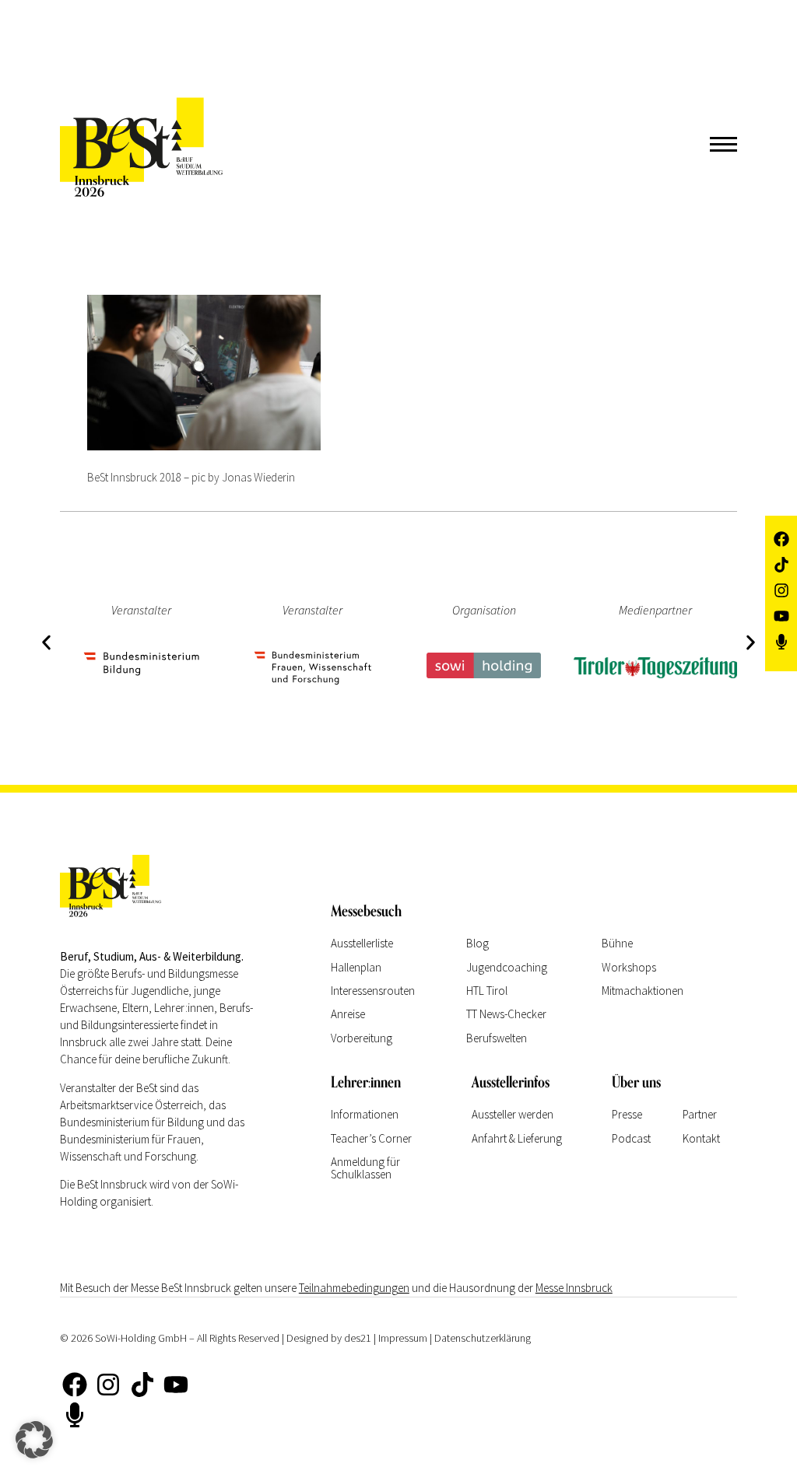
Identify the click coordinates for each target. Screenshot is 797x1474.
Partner (700, 1114)
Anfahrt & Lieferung (517, 1138)
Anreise (348, 1014)
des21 (357, 1338)
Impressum (402, 1338)
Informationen (364, 1114)
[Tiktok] (142, 1384)
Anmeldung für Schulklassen (365, 1168)
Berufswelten (496, 1038)
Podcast (631, 1138)
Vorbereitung (361, 1038)
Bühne (617, 943)
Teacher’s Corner (371, 1138)
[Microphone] (75, 1415)
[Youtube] (176, 1384)
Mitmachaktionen (642, 990)
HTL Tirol (486, 990)
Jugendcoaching (506, 967)
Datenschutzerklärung (482, 1338)
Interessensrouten (373, 990)
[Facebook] (75, 1384)
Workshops (629, 967)
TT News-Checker (506, 1014)
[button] (46, 643)
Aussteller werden (512, 1114)
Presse (627, 1114)
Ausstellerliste (362, 943)
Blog (477, 943)
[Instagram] (108, 1384)
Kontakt (701, 1138)
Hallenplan (356, 967)
